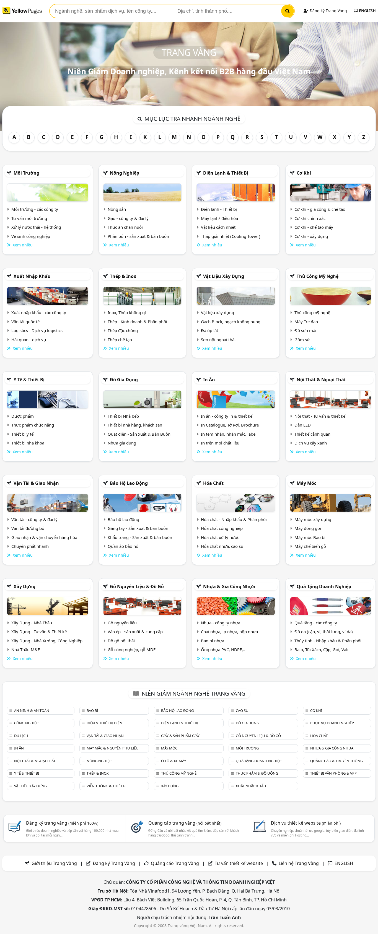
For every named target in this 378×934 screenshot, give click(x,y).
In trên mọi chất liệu (220, 443)
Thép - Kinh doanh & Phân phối (137, 321)
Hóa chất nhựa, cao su (222, 546)
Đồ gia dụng (124, 380)
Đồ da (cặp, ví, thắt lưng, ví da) (323, 631)
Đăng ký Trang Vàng (328, 10)
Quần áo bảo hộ (123, 546)
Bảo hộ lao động (129, 483)
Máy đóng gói (307, 528)
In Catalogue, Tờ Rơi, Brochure (230, 425)
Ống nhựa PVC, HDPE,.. (223, 649)
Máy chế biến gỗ (310, 546)
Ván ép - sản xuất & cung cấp (135, 631)
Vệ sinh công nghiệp (30, 236)
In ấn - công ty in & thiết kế (226, 416)
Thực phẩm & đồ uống (257, 773)
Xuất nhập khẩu (32, 276)
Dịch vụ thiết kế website (306, 823)
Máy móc (306, 483)
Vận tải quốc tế (25, 321)
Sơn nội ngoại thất (218, 339)
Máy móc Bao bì (309, 537)
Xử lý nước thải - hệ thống (36, 227)
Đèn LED (302, 425)
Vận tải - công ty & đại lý (34, 519)
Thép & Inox (123, 276)
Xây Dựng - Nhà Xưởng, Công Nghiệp (46, 640)
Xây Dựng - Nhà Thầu (31, 622)
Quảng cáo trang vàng (184, 823)
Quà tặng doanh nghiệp (324, 586)
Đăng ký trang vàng (62, 823)
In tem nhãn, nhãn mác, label (229, 434)
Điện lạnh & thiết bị (225, 173)
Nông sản (117, 209)
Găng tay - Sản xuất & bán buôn (138, 528)
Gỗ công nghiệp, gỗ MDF (132, 649)
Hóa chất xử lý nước (220, 537)
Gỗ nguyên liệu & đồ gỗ (137, 586)
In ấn (209, 380)
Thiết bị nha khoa (27, 443)
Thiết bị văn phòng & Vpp (333, 773)
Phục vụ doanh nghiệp (332, 722)
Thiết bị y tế (22, 434)
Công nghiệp (26, 722)
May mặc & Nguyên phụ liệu (113, 748)
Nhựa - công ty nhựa (220, 622)
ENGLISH (367, 10)
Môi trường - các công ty (34, 209)
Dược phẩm (22, 416)
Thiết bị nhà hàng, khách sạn (135, 425)
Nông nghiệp (124, 173)
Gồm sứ (302, 339)
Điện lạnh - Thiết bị (219, 209)
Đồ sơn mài (305, 330)
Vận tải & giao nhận (36, 483)
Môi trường (26, 173)
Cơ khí (304, 173)
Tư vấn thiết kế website (239, 863)
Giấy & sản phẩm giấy (180, 735)
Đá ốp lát (209, 330)
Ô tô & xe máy (173, 760)
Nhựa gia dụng (122, 443)
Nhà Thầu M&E (25, 649)
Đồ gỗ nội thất (121, 640)
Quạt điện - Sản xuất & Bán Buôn (139, 434)
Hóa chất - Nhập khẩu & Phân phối (234, 519)
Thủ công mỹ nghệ (317, 276)
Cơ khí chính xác (309, 218)
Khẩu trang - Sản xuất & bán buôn (140, 537)
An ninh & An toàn (31, 710)
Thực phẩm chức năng (32, 425)
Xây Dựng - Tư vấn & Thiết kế (39, 631)
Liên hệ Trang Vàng (299, 863)
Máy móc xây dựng (312, 519)
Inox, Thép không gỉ (127, 312)
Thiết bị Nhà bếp (123, 416)
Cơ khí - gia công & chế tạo (319, 209)
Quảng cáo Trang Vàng (175, 863)
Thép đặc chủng (123, 330)
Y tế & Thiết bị (29, 380)
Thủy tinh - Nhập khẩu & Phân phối (327, 640)
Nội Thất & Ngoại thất (321, 380)
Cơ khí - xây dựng (311, 236)
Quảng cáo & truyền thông (336, 760)
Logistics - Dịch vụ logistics (37, 330)
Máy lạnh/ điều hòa (219, 218)
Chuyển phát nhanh (30, 546)
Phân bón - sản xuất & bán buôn (138, 236)
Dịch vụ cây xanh (310, 443)
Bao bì (92, 710)
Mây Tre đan (306, 321)
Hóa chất (213, 483)
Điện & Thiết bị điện (104, 722)
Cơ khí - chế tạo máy (313, 227)
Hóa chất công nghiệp (222, 528)
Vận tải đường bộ (27, 528)
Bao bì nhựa (212, 640)
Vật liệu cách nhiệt (218, 227)
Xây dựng (24, 586)
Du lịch (21, 735)
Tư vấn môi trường (29, 218)
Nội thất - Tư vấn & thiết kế (319, 416)
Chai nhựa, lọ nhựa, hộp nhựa (229, 631)
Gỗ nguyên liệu (122, 622)
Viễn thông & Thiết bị (106, 785)
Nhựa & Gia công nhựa (229, 586)
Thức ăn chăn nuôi (125, 227)
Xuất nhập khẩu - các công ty (38, 312)
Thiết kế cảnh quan (312, 434)
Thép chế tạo (120, 339)
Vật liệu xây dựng (223, 276)
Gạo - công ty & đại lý (128, 218)
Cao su (242, 710)
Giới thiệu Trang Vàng (54, 863)
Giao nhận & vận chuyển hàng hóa (44, 537)
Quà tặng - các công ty (315, 622)
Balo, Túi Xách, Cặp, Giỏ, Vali (321, 649)
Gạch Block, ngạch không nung (230, 321)
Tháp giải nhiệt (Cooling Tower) (230, 236)
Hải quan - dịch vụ (28, 339)
